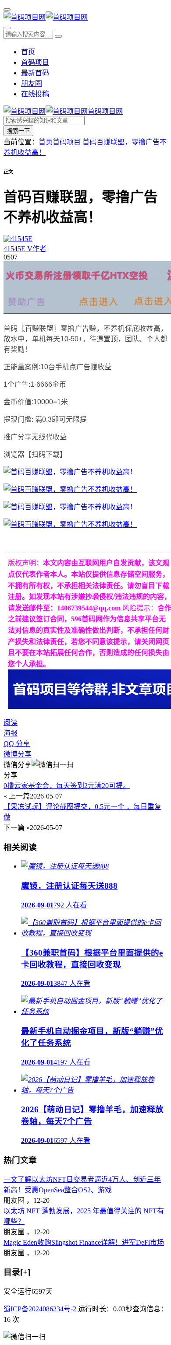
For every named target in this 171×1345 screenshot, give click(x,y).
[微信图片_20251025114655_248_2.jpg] (70, 507)
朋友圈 (31, 83)
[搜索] (7, 28)
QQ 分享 (17, 743)
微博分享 (18, 754)
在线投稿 (35, 94)
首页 (28, 52)
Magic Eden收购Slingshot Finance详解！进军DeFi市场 (84, 1242)
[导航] (7, 9)
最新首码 (35, 73)
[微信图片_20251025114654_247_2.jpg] (70, 489)
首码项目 (35, 62)
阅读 (11, 722)
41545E (25, 248)
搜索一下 (18, 131)
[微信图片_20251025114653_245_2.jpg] (70, 472)
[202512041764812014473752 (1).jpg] (70, 524)
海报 (11, 733)
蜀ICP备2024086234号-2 (40, 1309)
